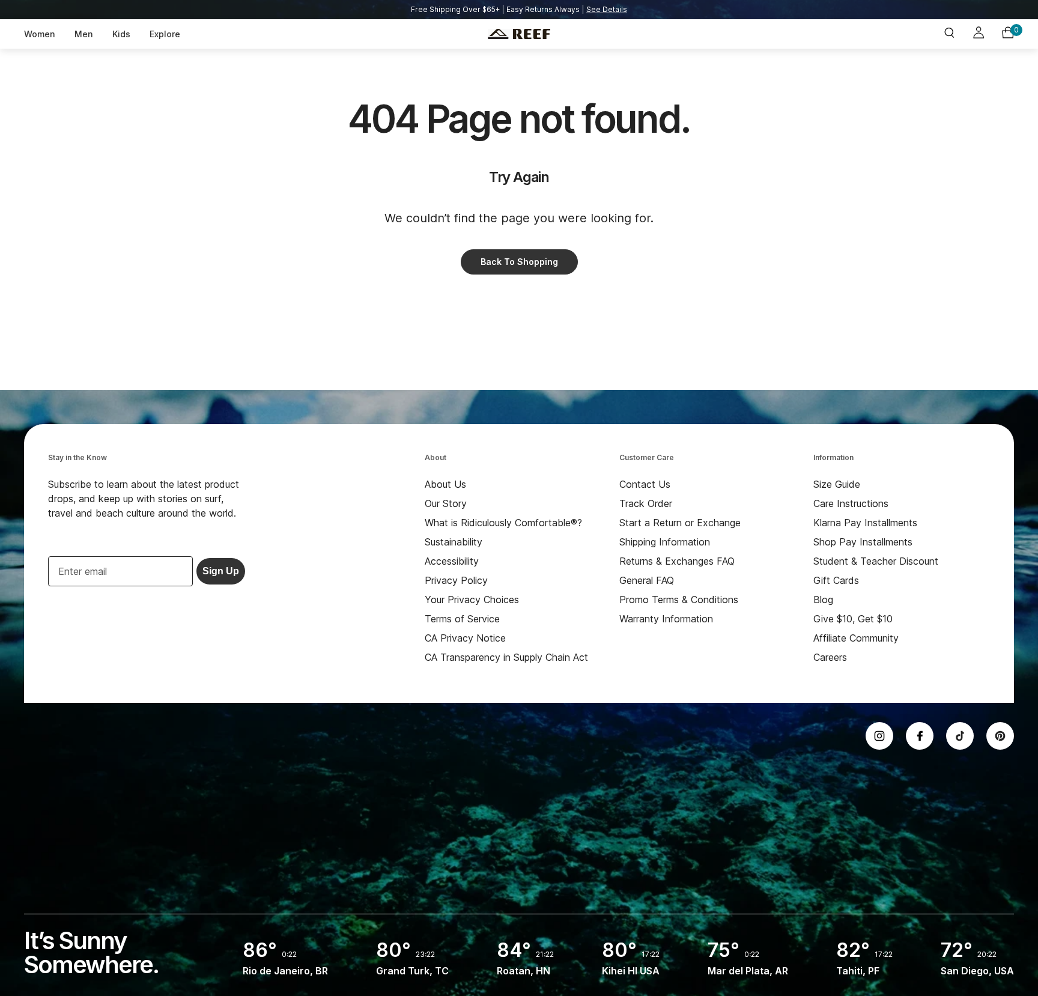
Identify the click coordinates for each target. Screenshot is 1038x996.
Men (83, 34)
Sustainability (453, 542)
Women (39, 34)
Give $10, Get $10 (853, 619)
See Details (606, 9)
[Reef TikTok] (960, 736)
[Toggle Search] (949, 33)
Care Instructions (850, 503)
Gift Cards (836, 580)
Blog (823, 600)
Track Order (645, 503)
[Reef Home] (519, 34)
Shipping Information (664, 542)
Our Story (446, 503)
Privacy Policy (456, 580)
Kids (121, 34)
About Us (445, 484)
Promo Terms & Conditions (678, 600)
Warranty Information (666, 619)
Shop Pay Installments (862, 542)
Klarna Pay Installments (865, 523)
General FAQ (646, 580)
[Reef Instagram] (879, 736)
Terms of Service (462, 619)
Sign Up (220, 571)
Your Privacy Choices (472, 600)
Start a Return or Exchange (680, 523)
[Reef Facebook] (919, 736)
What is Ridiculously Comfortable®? (503, 523)
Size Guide (836, 484)
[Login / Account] (979, 34)
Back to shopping (519, 262)
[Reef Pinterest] (1000, 736)
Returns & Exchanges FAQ (677, 561)
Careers (830, 657)
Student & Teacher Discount (875, 561)
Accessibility (452, 561)
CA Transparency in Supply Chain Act (506, 657)
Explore (165, 34)
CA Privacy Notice (465, 638)
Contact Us (644, 484)
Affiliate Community (856, 638)
